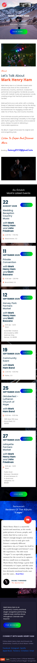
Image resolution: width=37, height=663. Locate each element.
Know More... (19, 32)
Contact (26, 205)
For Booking (12, 625)
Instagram (15, 648)
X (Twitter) (25, 651)
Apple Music (7, 651)
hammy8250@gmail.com (20, 150)
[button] (16, 592)
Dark (7, 659)
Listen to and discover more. (17, 140)
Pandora (16, 651)
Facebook (6, 648)
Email (32, 651)
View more (18, 494)
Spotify (23, 648)
